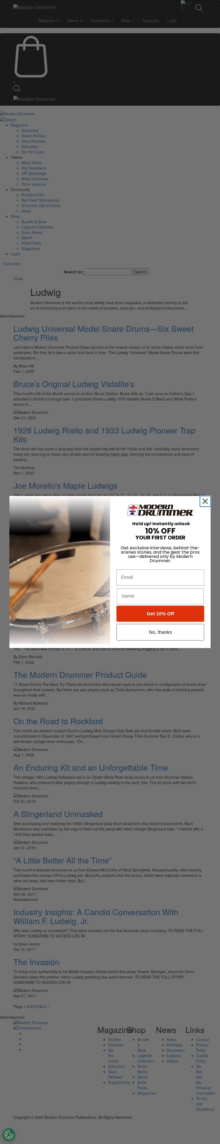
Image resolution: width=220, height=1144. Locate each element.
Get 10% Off (160, 613)
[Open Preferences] (9, 1134)
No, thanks (160, 632)
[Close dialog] (206, 501)
